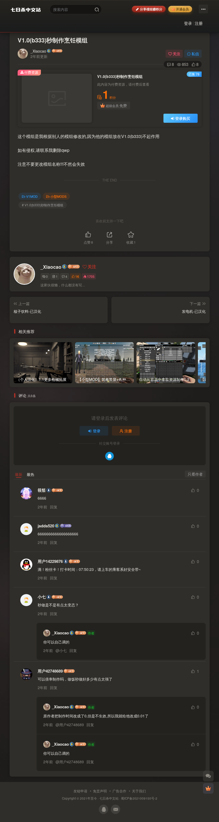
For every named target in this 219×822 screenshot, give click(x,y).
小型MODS (58, 196)
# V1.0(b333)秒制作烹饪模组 (42, 205)
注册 (199, 23)
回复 (53, 506)
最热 (30, 474)
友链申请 (80, 790)
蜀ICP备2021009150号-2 (139, 798)
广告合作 (119, 790)
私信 (195, 53)
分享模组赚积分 (151, 9)
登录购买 (182, 118)
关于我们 (139, 790)
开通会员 (182, 9)
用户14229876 (50, 561)
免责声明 (100, 790)
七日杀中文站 (109, 798)
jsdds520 (46, 526)
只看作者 (195, 474)
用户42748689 (50, 671)
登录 (188, 23)
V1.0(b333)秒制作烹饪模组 (53, 40)
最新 (18, 474)
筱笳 (42, 490)
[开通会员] (208, 788)
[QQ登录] (109, 456)
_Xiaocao (38, 51)
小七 (42, 597)
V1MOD (32, 196)
